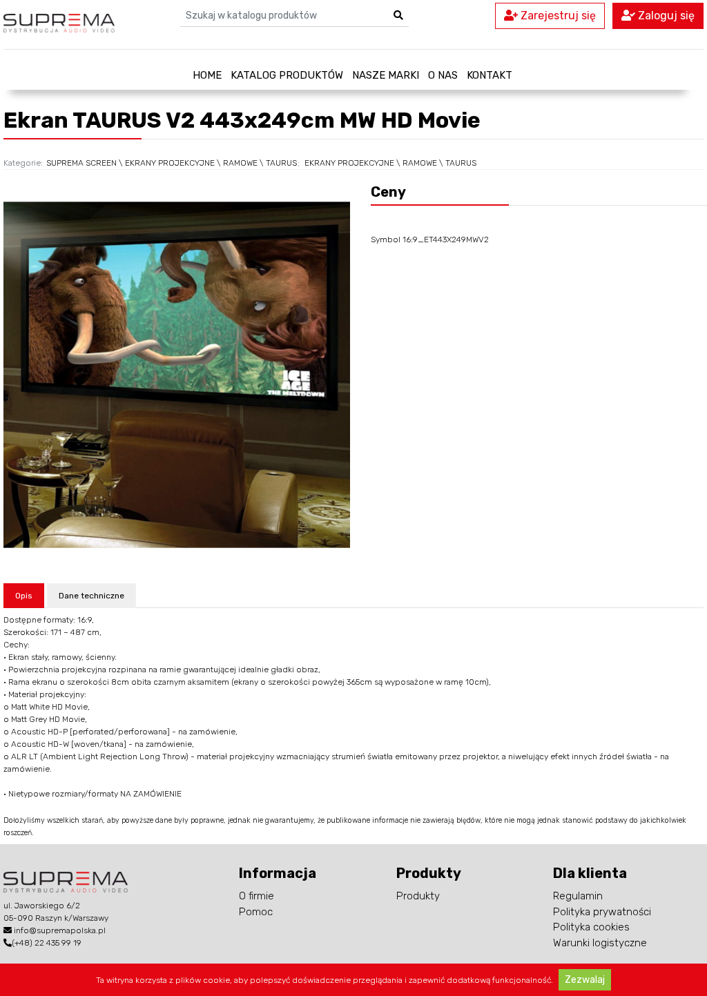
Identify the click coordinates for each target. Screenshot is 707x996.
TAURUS (281, 163)
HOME (207, 75)
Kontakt (489, 75)
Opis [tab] (23, 595)
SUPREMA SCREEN (81, 163)
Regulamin (578, 896)
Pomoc (256, 912)
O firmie (256, 896)
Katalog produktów (287, 75)
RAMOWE (240, 163)
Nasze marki (385, 75)
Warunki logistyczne (600, 943)
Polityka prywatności (602, 912)
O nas (443, 75)
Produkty (418, 896)
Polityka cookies (591, 927)
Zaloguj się (665, 15)
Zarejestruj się (557, 15)
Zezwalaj (585, 980)
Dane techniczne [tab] (91, 595)
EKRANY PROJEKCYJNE (170, 163)
